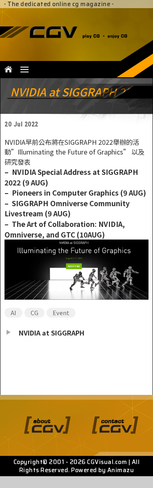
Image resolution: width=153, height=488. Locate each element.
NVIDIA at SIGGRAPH (51, 333)
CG (34, 312)
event (61, 312)
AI (13, 312)
